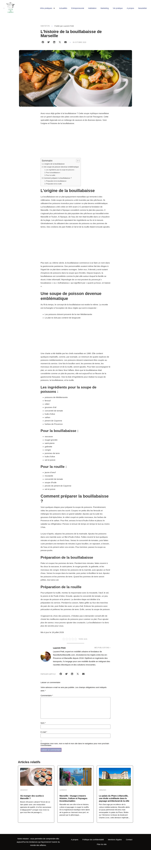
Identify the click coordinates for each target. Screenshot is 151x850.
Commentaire (47, 695)
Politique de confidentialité (93, 840)
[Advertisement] (75, 142)
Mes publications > (102, 648)
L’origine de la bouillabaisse (54, 164)
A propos (130, 8)
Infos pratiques (46, 8)
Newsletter (142, 8)
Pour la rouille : (51, 175)
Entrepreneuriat (77, 8)
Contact (129, 840)
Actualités (63, 8)
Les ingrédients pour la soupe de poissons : (60, 170)
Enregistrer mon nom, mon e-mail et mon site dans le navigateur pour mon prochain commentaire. (75, 744)
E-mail (44, 732)
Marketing (105, 8)
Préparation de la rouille (54, 184)
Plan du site (102, 844)
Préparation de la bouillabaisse (56, 181)
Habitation (92, 8)
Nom (43, 723)
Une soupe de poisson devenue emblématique (61, 167)
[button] (43, 42)
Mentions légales (115, 840)
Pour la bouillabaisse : (53, 172)
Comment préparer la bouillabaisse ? (57, 178)
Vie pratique (118, 8)
